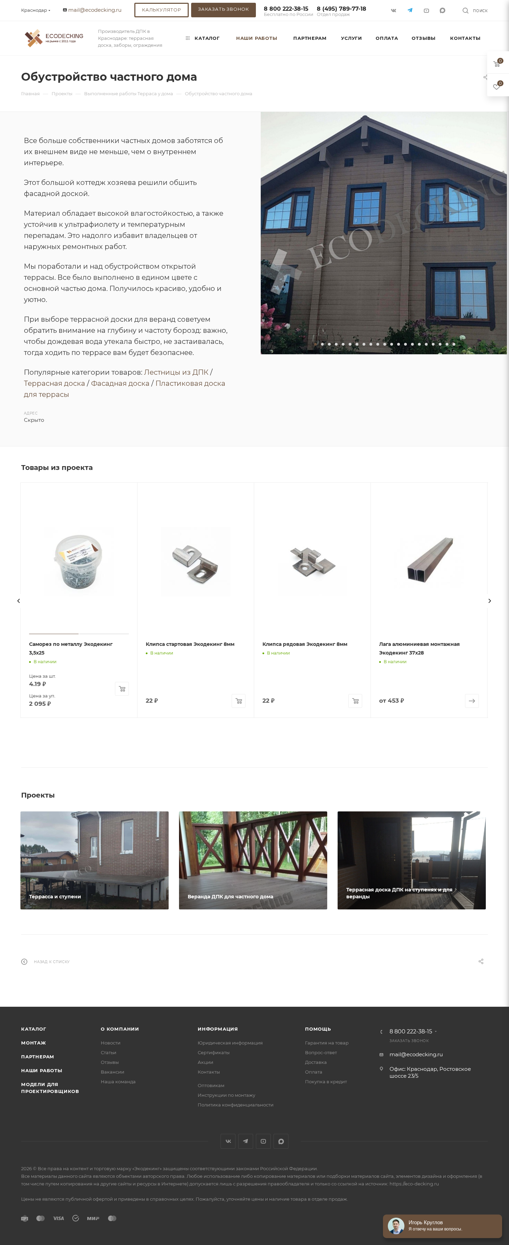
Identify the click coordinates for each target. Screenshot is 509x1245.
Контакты (209, 1072)
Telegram (245, 1141)
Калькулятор (161, 9)
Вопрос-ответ (321, 1052)
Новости (110, 1043)
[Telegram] (410, 10)
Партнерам (37, 1056)
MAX (443, 10)
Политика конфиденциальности (236, 1105)
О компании (120, 1029)
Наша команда (118, 1081)
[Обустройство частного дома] (384, 233)
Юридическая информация (230, 1043)
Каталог (33, 1029)
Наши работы (41, 1070)
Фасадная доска (120, 383)
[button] (315, 344)
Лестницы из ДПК (176, 372)
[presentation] (19, 601)
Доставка (316, 1062)
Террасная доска (54, 383)
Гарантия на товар (327, 1043)
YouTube (263, 1141)
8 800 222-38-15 (288, 11)
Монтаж (33, 1043)
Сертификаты (214, 1052)
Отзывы (110, 1062)
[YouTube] (427, 10)
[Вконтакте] (394, 10)
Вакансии (112, 1072)
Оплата (313, 1072)
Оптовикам (211, 1085)
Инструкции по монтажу (226, 1095)
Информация (218, 1029)
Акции (205, 1062)
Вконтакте (228, 1141)
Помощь (318, 1029)
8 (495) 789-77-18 (341, 11)
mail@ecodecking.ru (95, 10)
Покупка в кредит (326, 1081)
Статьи (108, 1052)
